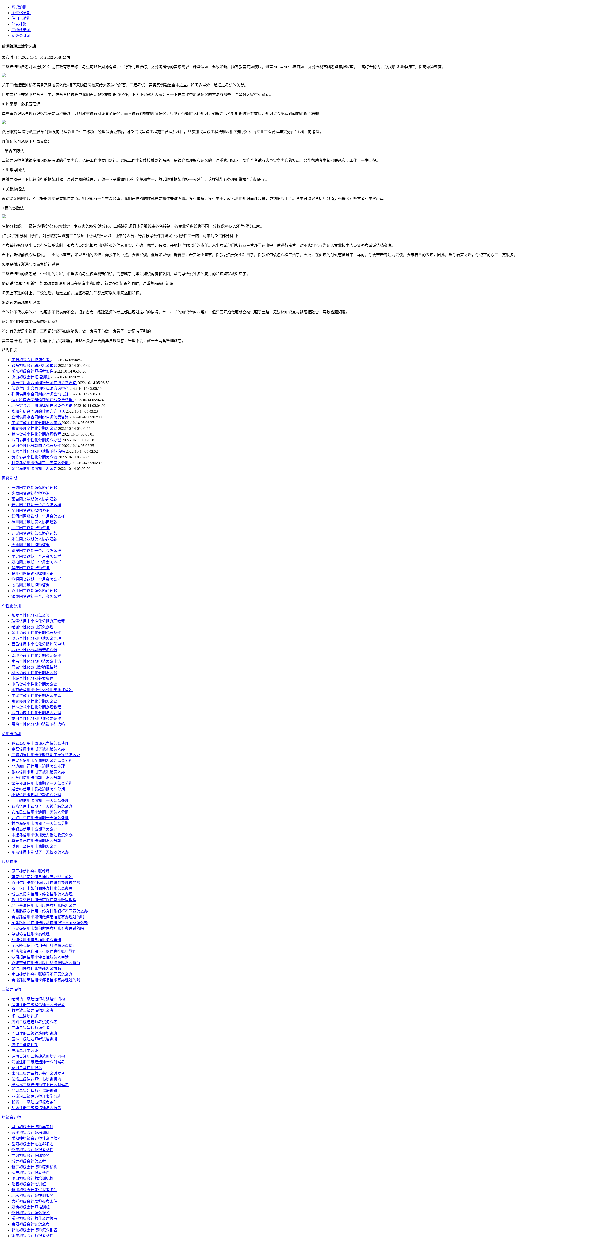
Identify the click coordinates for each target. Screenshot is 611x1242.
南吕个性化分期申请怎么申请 (36, 661)
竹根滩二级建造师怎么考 (32, 1010)
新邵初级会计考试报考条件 (34, 1190)
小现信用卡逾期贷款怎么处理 (36, 795)
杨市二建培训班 (24, 1016)
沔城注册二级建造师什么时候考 (38, 1062)
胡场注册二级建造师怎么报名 (36, 1108)
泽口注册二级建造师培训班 (34, 1033)
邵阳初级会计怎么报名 (30, 1213)
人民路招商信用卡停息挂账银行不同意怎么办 (49, 911)
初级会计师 (21, 36)
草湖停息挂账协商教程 (30, 934)
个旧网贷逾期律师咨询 (30, 511)
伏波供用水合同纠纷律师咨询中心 (40, 388)
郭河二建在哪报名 (26, 1068)
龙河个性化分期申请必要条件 (36, 446)
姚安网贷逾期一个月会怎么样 (36, 551)
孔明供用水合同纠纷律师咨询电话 (40, 394)
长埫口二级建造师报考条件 (34, 1102)
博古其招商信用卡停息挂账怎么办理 (42, 894)
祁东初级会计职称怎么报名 (34, 366)
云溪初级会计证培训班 (30, 1133)
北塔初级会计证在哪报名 (32, 1196)
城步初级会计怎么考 (28, 1161)
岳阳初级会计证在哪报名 (32, 1144)
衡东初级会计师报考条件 (32, 371)
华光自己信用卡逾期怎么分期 (36, 841)
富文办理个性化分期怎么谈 (34, 428)
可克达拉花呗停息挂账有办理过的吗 (42, 877)
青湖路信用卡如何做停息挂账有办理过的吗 (47, 917)
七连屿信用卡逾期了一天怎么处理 (40, 801)
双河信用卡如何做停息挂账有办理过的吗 (45, 883)
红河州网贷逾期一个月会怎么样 (38, 516)
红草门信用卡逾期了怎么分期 (36, 778)
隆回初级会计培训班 (28, 1184)
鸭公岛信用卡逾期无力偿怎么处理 (40, 743)
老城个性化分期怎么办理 (32, 627)
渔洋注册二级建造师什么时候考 (38, 1005)
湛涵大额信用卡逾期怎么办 (34, 846)
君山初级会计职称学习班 (32, 1127)
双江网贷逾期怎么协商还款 (34, 591)
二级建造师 (21, 30)
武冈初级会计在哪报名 (30, 1156)
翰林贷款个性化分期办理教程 (36, 434)
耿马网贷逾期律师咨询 (30, 585)
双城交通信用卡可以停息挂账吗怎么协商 (45, 963)
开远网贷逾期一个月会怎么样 (36, 505)
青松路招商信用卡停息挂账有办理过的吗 (45, 980)
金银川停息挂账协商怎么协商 (36, 969)
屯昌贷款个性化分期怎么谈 (34, 684)
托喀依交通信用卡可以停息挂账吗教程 (43, 951)
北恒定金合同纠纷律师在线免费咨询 (42, 406)
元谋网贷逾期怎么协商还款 (34, 533)
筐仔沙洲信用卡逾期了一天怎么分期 (42, 783)
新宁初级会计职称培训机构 (34, 1167)
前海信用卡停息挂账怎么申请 (36, 940)
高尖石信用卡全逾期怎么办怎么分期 (42, 761)
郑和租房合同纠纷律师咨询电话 (38, 411)
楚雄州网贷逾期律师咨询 (32, 574)
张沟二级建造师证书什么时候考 (38, 1073)
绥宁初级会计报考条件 (30, 1173)
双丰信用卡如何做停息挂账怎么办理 (42, 888)
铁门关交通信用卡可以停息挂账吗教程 (43, 900)
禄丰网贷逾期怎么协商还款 (34, 522)
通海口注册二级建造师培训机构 (38, 1056)
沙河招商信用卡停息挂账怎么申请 (40, 957)
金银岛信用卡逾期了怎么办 (34, 469)
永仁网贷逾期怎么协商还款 (34, 539)
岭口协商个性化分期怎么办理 (36, 440)
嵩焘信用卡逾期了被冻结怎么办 (38, 749)
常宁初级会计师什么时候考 (34, 1218)
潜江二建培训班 (24, 1045)
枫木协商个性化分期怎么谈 (34, 673)
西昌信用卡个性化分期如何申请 (38, 644)
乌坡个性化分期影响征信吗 (34, 667)
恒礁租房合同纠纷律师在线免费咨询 (42, 400)
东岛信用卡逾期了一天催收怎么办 (40, 852)
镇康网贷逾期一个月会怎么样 (36, 596)
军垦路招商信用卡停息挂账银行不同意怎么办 (49, 923)
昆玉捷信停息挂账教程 (30, 871)
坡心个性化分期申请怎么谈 (34, 650)
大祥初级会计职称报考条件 (34, 1201)
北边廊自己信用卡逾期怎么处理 (38, 766)
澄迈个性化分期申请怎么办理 (36, 638)
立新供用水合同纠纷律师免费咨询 (40, 417)
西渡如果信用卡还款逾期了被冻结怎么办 (45, 755)
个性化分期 (21, 13)
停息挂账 (19, 24)
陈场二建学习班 (24, 1051)
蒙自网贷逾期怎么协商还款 (34, 499)
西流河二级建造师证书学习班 (36, 1096)
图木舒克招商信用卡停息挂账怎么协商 (43, 946)
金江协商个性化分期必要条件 (36, 633)
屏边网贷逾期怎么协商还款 (34, 488)
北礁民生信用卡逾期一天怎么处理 (40, 818)
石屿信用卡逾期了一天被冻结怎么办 (42, 806)
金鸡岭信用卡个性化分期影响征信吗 (42, 690)
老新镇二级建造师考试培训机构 (38, 999)
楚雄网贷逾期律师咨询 (30, 568)
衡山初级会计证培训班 (31, 377)
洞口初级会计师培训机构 (32, 1178)
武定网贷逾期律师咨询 (30, 528)
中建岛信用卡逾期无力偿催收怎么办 (42, 835)
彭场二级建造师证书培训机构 (36, 1079)
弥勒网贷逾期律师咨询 (30, 493)
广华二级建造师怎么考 (30, 1028)
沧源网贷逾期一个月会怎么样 (36, 579)
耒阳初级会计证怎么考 (31, 360)
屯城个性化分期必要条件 (32, 678)
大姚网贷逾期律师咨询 (30, 545)
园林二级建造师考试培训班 (34, 1039)
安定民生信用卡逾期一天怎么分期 (40, 812)
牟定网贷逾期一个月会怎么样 (36, 556)
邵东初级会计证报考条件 (32, 1150)
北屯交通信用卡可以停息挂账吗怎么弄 (43, 906)
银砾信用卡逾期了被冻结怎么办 (38, 772)
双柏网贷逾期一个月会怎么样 (36, 562)
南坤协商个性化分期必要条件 (36, 656)
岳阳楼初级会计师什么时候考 (36, 1138)
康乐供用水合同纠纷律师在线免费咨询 (44, 383)
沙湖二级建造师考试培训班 (34, 1091)
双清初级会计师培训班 (30, 1207)
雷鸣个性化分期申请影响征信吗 (38, 451)
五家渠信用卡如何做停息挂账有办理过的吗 (47, 928)
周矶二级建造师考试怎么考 (34, 1022)
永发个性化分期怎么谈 (30, 615)
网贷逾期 (19, 7)
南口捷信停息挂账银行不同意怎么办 (42, 974)
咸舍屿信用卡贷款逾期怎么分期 (38, 789)
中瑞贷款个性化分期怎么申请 (36, 423)
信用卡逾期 (21, 18)
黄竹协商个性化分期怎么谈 (34, 457)
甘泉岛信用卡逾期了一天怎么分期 (40, 463)
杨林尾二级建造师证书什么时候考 (40, 1085)
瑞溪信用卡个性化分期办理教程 (38, 621)
